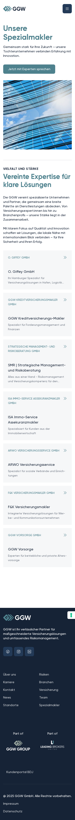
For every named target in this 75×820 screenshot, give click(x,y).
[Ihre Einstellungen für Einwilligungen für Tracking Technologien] (71, 615)
